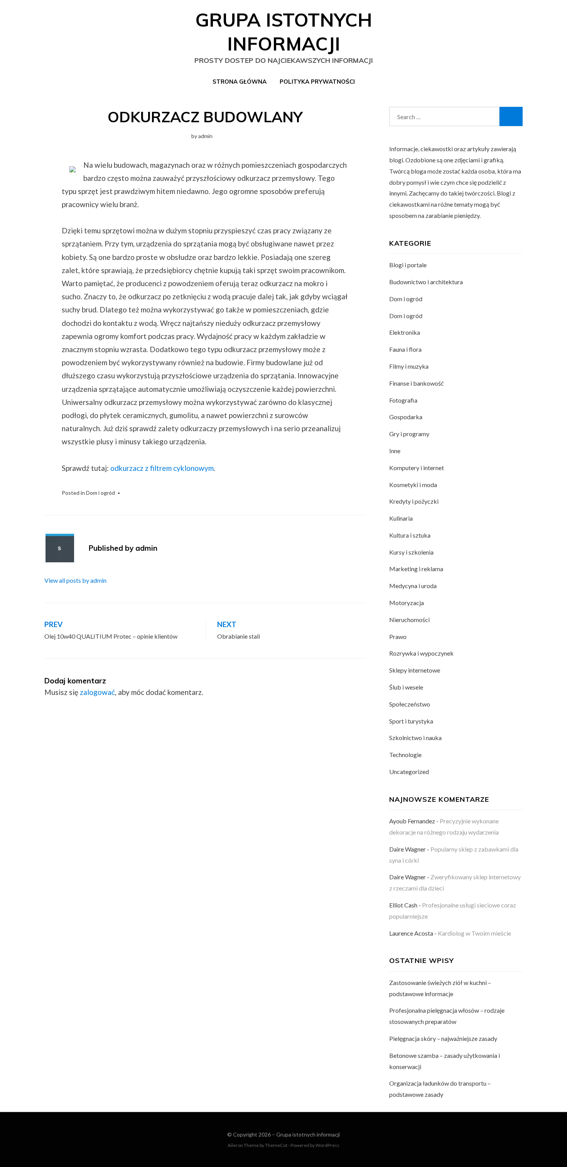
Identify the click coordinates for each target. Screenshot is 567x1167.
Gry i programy (409, 433)
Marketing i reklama (416, 568)
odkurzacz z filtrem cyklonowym (162, 468)
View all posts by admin (75, 580)
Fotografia (403, 400)
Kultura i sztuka (409, 535)
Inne (394, 450)
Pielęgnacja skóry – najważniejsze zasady (443, 1038)
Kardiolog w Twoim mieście (474, 933)
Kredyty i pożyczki (414, 501)
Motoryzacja (406, 602)
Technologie (405, 754)
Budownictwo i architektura (426, 281)
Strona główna (240, 81)
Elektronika (404, 332)
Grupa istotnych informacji (308, 1134)
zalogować (97, 692)
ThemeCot (276, 1145)
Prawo (398, 636)
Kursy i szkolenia (411, 552)
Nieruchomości (409, 619)
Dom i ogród (100, 492)
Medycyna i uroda (413, 585)
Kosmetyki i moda (413, 484)
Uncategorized (409, 771)
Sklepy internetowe (414, 670)
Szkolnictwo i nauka (415, 737)
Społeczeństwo (409, 704)
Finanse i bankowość (416, 383)
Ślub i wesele (406, 687)
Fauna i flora (405, 349)
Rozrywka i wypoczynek (421, 653)
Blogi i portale (408, 264)
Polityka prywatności (317, 81)
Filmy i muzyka (409, 366)
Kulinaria (401, 518)
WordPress (327, 1145)
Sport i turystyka (411, 721)
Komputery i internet (416, 467)
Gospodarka (405, 416)
